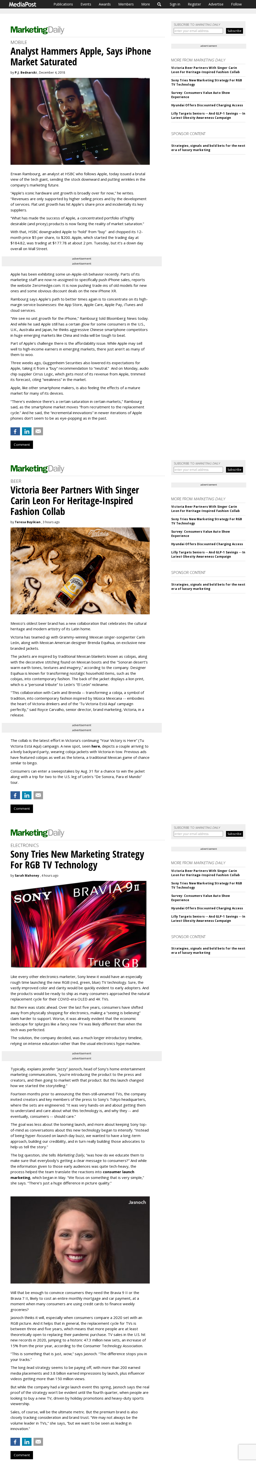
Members (126, 4)
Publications (63, 4)
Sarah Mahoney (27, 875)
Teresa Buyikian (27, 522)
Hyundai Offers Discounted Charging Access (207, 105)
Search (159, 4)
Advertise (216, 4)
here (96, 746)
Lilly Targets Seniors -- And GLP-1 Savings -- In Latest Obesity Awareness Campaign (208, 115)
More (145, 4)
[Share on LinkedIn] (27, 431)
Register (194, 4)
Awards (105, 4)
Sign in (175, 4)
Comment (22, 444)
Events (85, 4)
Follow (236, 4)
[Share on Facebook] (15, 431)
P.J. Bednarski (26, 72)
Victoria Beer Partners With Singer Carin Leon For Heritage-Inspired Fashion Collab (205, 70)
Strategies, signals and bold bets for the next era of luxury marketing (208, 148)
